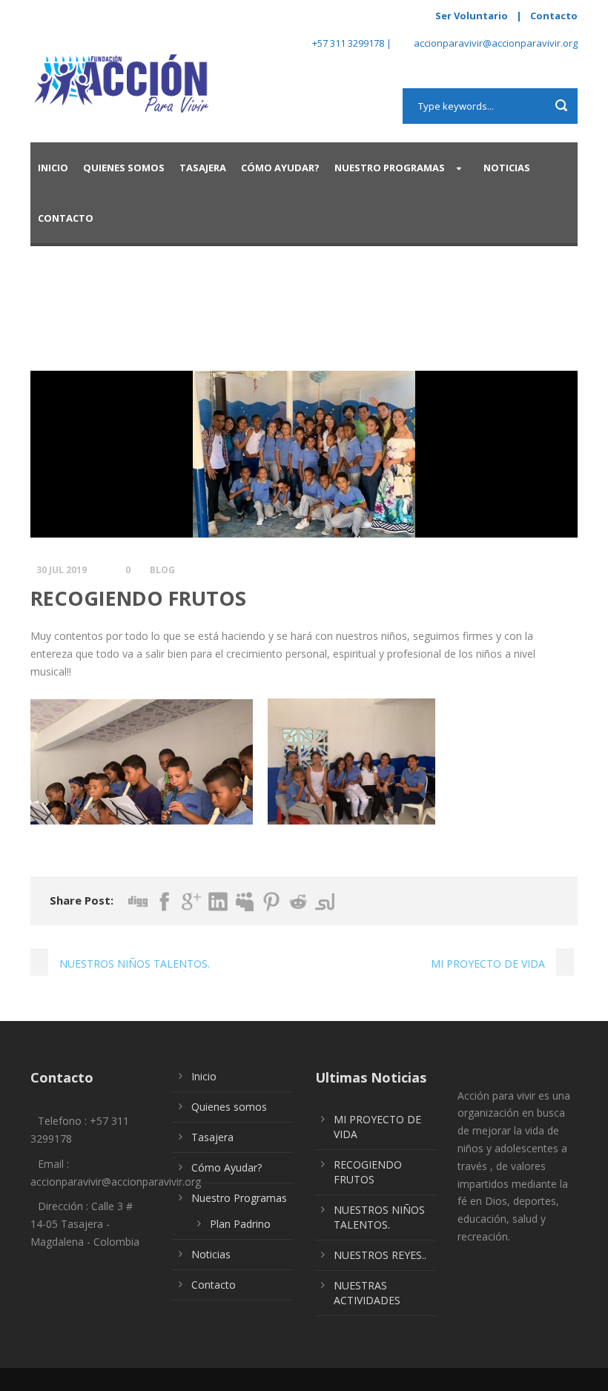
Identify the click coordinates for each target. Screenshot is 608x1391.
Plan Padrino (240, 1224)
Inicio (53, 167)
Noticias (506, 167)
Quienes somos (124, 167)
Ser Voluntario (471, 15)
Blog (162, 570)
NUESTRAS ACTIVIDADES (367, 1292)
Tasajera (202, 167)
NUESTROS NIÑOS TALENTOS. (379, 1217)
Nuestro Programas (389, 167)
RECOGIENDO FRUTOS (368, 1171)
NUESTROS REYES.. (380, 1255)
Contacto (554, 15)
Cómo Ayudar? (280, 167)
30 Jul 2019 (61, 570)
